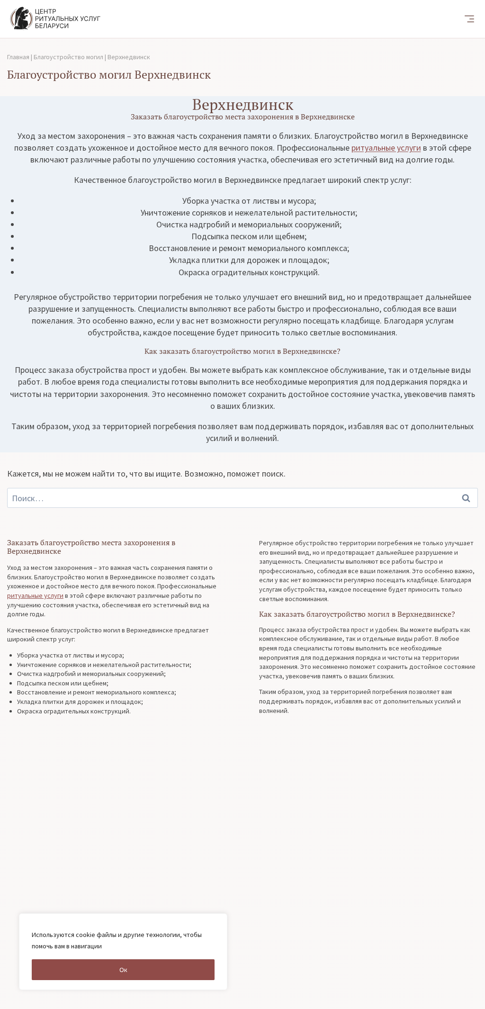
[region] (123, 951)
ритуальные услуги (386, 147)
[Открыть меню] (469, 18)
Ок (123, 969)
